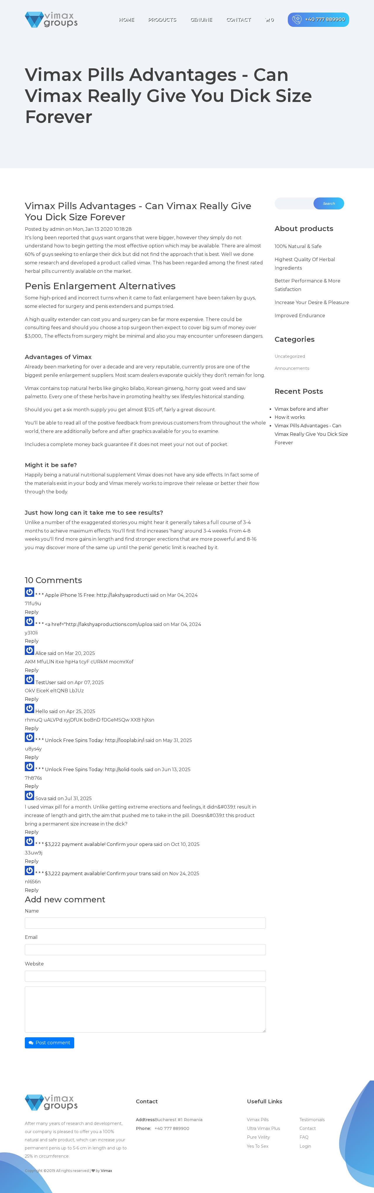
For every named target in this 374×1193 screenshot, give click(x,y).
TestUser (45, 682)
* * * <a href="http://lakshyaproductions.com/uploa (93, 624)
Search (329, 203)
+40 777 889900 (325, 19)
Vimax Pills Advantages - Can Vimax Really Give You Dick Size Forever (311, 434)
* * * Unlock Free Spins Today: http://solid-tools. (89, 769)
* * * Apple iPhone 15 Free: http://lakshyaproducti (92, 595)
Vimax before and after (301, 409)
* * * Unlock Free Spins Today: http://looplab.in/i (89, 740)
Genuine (201, 19)
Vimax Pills (258, 1119)
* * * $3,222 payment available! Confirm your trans (93, 873)
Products (162, 19)
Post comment (51, 1042)
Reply (32, 612)
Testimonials (312, 1119)
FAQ (304, 1137)
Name (32, 911)
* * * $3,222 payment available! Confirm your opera (94, 844)
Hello (41, 711)
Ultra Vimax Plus (263, 1128)
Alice (40, 653)
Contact (238, 19)
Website (34, 964)
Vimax (106, 1170)
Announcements (292, 368)
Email (31, 937)
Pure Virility (258, 1137)
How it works (290, 417)
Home (126, 19)
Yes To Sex (257, 1146)
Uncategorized (290, 356)
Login (305, 1146)
